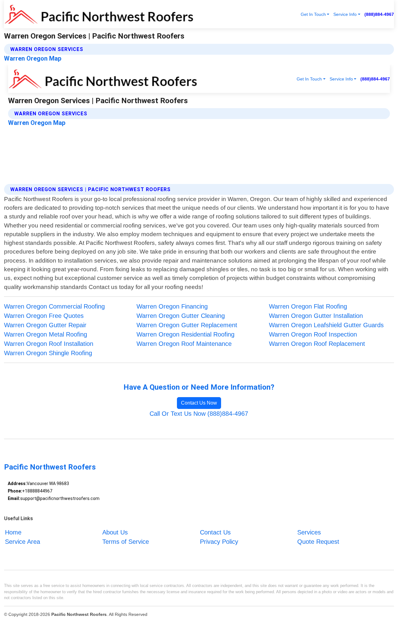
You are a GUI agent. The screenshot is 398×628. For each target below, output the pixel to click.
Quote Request (318, 541)
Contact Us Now (199, 403)
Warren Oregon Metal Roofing (45, 334)
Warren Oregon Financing (172, 306)
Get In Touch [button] (313, 14)
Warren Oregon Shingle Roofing (48, 353)
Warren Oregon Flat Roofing (308, 306)
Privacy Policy (219, 541)
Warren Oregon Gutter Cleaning (181, 315)
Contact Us (215, 532)
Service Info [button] (345, 14)
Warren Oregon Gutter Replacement (187, 325)
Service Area (22, 541)
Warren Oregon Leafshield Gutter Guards (326, 325)
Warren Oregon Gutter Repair (45, 325)
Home (13, 532)
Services (309, 532)
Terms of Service (125, 541)
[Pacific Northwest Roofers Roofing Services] (99, 14)
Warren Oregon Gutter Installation (316, 315)
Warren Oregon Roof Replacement (317, 343)
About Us (115, 532)
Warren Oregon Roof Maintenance (184, 343)
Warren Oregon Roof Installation (48, 343)
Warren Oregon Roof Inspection (313, 334)
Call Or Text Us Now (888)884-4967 (199, 413)
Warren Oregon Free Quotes (44, 315)
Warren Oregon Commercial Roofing (54, 306)
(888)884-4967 (379, 14)
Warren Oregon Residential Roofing (185, 334)
